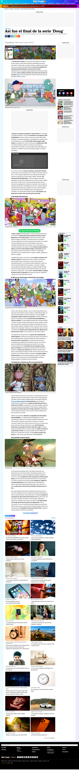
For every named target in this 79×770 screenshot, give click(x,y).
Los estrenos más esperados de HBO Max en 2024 (65, 363)
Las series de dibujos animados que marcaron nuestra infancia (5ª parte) (68, 117)
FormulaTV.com (4, 763)
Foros (63, 3)
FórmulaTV (6, 8)
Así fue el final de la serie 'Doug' (28, 8)
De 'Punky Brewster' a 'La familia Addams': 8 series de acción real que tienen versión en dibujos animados (68, 103)
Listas (18, 750)
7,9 (64, 303)
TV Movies (19, 751)
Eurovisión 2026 (50, 751)
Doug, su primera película (18, 401)
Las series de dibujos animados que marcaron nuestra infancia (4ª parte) (68, 122)
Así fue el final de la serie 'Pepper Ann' (68, 112)
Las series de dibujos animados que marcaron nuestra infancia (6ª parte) (68, 108)
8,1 (64, 284)
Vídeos (32, 3)
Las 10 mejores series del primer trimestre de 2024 (64, 338)
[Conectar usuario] (77, 1)
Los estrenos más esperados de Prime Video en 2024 (65, 351)
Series (11, 3)
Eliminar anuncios (40, 12)
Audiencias (17, 3)
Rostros (64, 747)
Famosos (58, 3)
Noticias (6, 3)
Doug (16, 48)
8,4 (65, 248)
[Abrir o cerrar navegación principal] (2, 1)
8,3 (65, 240)
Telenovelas (51, 3)
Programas (43, 3)
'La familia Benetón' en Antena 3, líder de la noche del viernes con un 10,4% (24, 6)
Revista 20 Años (70, 3)
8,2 (65, 276)
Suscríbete (65, 751)
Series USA (17, 8)
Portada (4, 747)
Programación (25, 3)
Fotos (37, 3)
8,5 (65, 294)
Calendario (19, 749)
